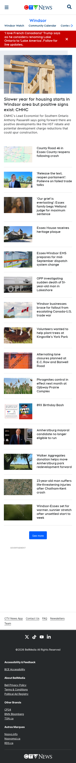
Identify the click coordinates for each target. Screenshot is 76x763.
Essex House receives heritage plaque (53, 230)
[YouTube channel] (41, 637)
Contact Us (32, 618)
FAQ (44, 618)
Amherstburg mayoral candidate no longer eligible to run (53, 434)
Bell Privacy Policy (15, 685)
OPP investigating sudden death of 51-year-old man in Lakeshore (51, 284)
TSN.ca (8, 718)
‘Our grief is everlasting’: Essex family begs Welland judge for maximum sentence (51, 206)
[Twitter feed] (27, 637)
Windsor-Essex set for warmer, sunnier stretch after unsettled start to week (54, 511)
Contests (66, 25)
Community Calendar (42, 25)
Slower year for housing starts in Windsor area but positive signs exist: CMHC (37, 104)
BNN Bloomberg (14, 714)
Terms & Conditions (16, 689)
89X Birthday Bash (50, 405)
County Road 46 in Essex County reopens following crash (53, 152)
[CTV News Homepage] (38, 7)
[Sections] (6, 7)
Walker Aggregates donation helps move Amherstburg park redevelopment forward (54, 461)
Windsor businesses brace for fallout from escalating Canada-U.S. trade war (54, 309)
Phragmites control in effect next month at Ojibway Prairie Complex (52, 385)
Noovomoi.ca (12, 738)
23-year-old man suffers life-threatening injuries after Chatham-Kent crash (54, 486)
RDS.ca (8, 743)
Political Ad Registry (16, 693)
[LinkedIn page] (49, 637)
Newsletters (57, 618)
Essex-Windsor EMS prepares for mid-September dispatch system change (52, 258)
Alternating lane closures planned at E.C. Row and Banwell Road (52, 360)
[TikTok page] (34, 637)
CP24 (7, 709)
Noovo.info (11, 734)
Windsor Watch (14, 25)
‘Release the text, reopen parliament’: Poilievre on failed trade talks (54, 179)
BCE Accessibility (14, 669)
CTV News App (13, 618)
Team (7, 623)
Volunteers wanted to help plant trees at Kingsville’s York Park (52, 333)
